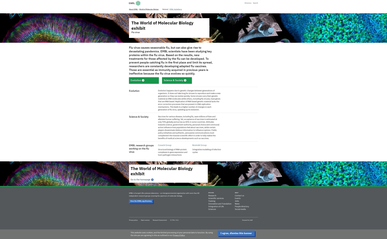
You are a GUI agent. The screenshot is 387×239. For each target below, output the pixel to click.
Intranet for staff (247, 220)
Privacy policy (133, 220)
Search (255, 3)
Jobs (237, 201)
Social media (240, 209)
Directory (248, 3)
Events (238, 198)
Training (211, 201)
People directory (242, 207)
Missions (211, 192)
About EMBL (133, 9)
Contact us (239, 196)
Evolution (136, 80)
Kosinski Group (199, 145)
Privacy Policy (179, 235)
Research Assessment (160, 220)
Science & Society (173, 80)
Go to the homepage (140, 180)
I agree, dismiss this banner (236, 233)
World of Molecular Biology (149, 9)
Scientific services (216, 198)
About (236, 192)
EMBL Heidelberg (175, 9)
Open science (145, 220)
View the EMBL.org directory (141, 201)
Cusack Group (164, 145)
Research (212, 196)
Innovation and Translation (219, 204)
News (237, 204)
